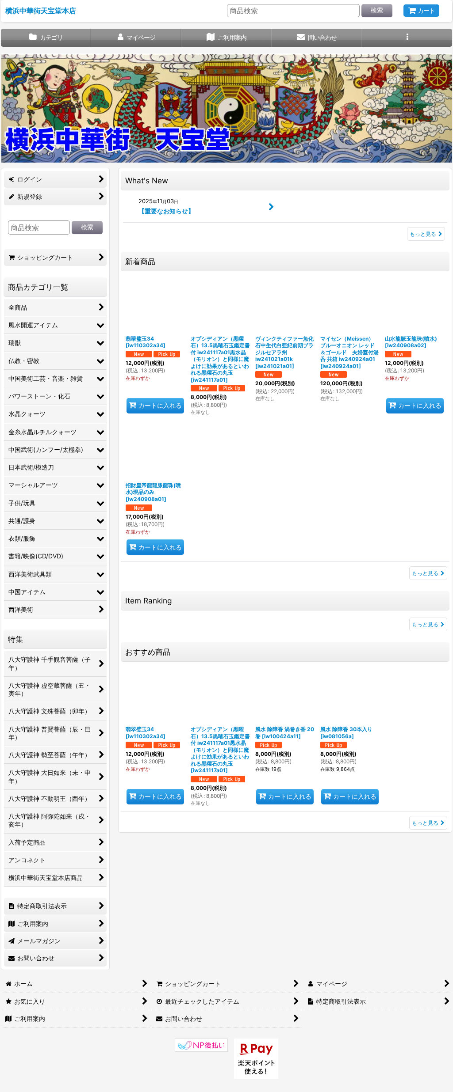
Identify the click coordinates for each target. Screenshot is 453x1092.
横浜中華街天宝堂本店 (40, 10)
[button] (407, 38)
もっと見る (423, 234)
